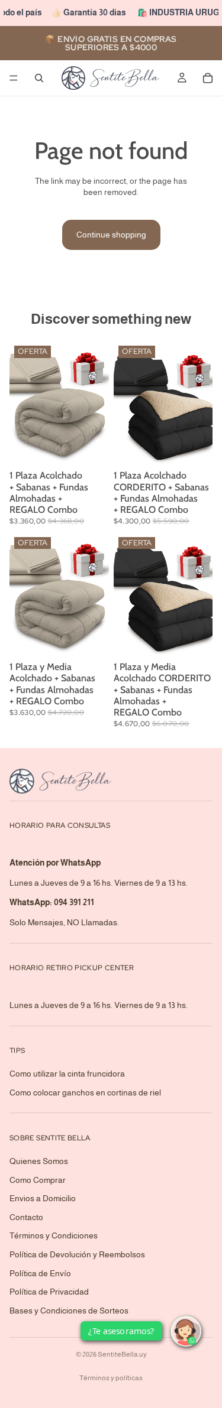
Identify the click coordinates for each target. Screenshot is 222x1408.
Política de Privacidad (49, 1291)
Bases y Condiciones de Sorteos (68, 1310)
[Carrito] (208, 78)
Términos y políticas (111, 1378)
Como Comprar (37, 1180)
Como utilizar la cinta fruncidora (67, 1073)
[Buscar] (39, 78)
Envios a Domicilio (42, 1198)
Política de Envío (40, 1273)
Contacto (26, 1217)
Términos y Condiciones (53, 1235)
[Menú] (13, 78)
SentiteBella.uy (122, 1354)
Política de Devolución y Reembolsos (77, 1254)
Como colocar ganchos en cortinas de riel (85, 1092)
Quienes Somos (38, 1161)
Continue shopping (111, 234)
